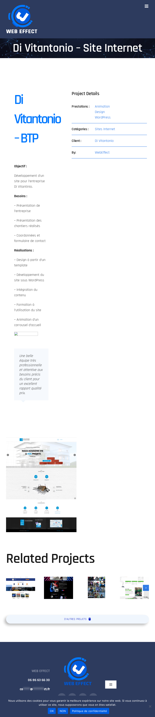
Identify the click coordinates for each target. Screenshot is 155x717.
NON (63, 711)
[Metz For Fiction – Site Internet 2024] (96, 588)
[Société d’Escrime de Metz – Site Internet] (134, 588)
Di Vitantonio (104, 140)
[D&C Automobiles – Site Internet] (20, 588)
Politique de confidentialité (89, 711)
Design (100, 112)
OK (52, 711)
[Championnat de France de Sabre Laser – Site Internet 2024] (58, 588)
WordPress (103, 117)
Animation (102, 106)
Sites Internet (105, 129)
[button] (9, 588)
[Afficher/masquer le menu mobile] (147, 6)
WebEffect (102, 152)
